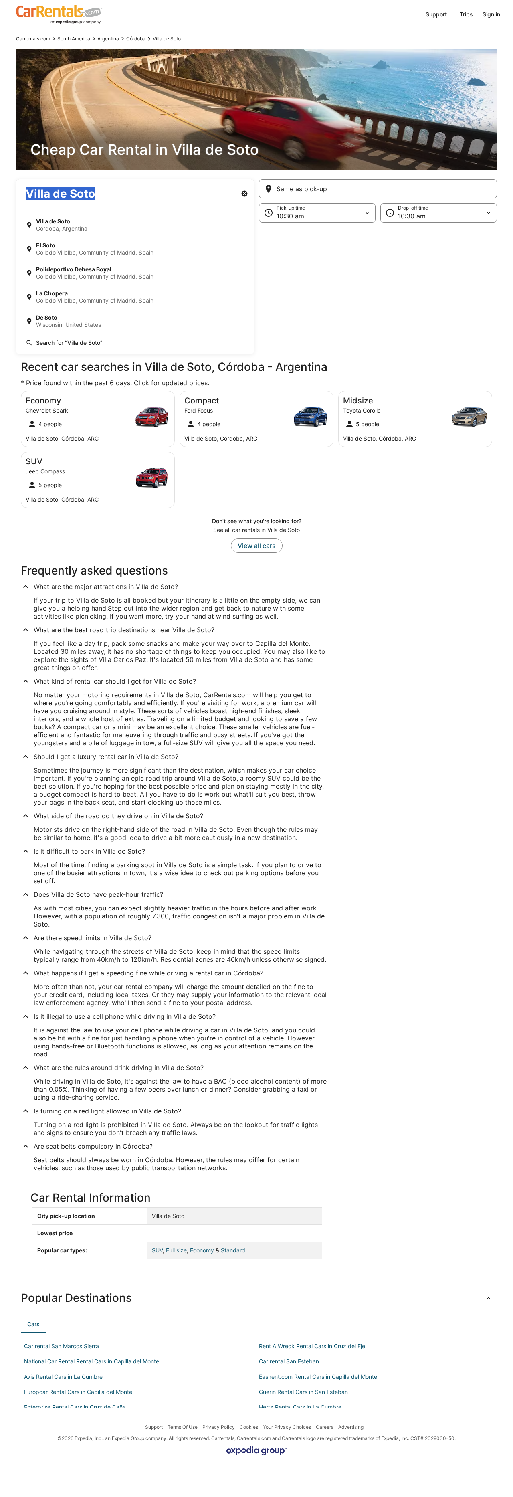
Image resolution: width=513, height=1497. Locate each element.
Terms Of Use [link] (183, 1427)
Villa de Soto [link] (167, 39)
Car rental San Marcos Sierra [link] (61, 1346)
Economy (202, 1250)
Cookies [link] (249, 1427)
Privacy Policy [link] (218, 1427)
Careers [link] (324, 1427)
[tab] (33, 1324)
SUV (157, 1250)
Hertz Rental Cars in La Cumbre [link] (300, 1407)
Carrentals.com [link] (33, 39)
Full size (176, 1250)
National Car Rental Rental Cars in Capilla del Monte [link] (91, 1361)
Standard (233, 1250)
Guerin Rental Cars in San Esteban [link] (303, 1391)
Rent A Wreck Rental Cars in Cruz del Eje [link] (312, 1346)
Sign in (491, 14)
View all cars (257, 546)
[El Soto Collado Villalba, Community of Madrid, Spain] (135, 249)
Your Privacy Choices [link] (287, 1427)
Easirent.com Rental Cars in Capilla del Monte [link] (318, 1376)
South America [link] (73, 39)
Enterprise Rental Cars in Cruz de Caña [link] (75, 1407)
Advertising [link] (351, 1427)
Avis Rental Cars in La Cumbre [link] (63, 1376)
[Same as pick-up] (378, 188)
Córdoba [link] (135, 39)
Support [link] (154, 1427)
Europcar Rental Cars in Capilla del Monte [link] (78, 1391)
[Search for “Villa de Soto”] (135, 342)
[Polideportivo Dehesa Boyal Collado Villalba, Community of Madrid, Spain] (135, 273)
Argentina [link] (108, 39)
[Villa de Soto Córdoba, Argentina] (135, 225)
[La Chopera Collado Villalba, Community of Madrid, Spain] (135, 297)
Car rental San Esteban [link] (289, 1361)
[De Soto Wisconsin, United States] (135, 321)
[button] (256, 288)
